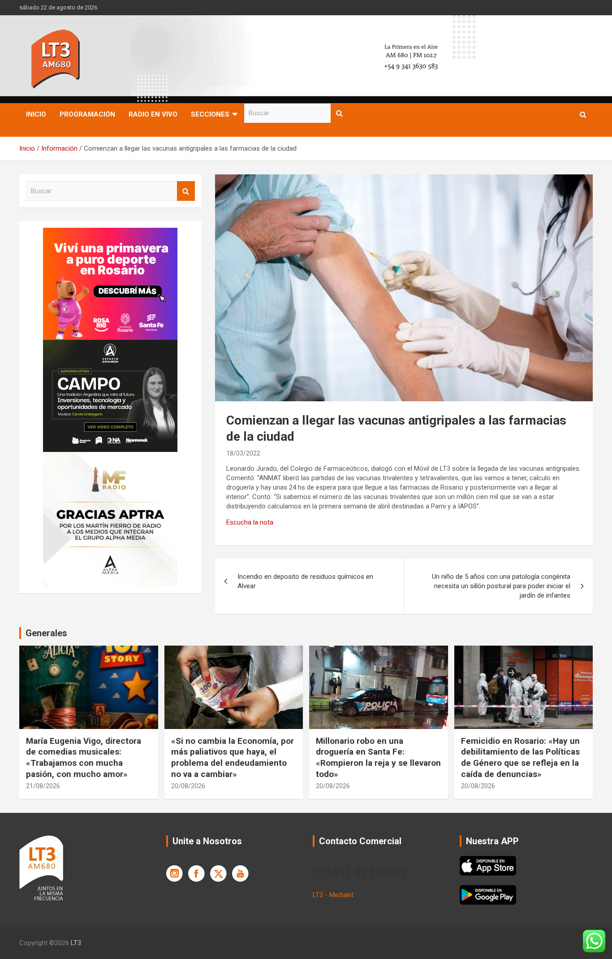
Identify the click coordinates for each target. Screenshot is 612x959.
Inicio (36, 114)
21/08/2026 (43, 786)
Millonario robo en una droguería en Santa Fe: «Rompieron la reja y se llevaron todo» (378, 757)
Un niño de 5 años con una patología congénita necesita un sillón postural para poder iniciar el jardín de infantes (501, 586)
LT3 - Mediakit (333, 895)
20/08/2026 (188, 786)
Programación (87, 114)
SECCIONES (210, 114)
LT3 (76, 943)
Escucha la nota (249, 522)
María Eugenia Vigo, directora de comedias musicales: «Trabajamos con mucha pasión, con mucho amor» (83, 757)
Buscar (340, 113)
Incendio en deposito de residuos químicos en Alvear (305, 581)
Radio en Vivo (153, 114)
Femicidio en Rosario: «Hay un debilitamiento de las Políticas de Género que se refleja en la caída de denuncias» (520, 757)
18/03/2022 (243, 453)
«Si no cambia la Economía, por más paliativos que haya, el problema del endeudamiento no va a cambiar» (232, 757)
